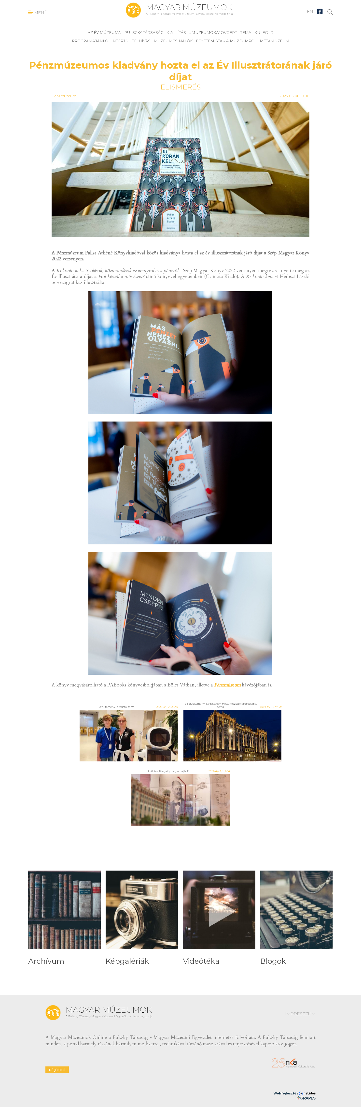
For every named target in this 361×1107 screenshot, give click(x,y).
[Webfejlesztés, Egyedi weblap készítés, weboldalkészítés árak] (306, 1098)
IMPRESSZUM (300, 1014)
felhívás (141, 41)
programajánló (90, 41)
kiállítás (176, 32)
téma (245, 32)
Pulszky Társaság (143, 32)
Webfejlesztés (286, 1093)
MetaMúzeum (274, 41)
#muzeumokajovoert (213, 32)
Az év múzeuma (104, 32)
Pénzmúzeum (64, 96)
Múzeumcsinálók (173, 41)
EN (310, 11)
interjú (119, 41)
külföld (264, 32)
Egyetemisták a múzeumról (226, 41)
